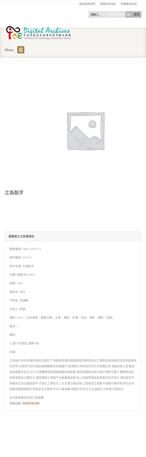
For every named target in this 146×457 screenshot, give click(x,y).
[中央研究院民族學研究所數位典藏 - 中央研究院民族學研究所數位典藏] (39, 32)
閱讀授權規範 (31, 403)
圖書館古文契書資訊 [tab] (21, 236)
